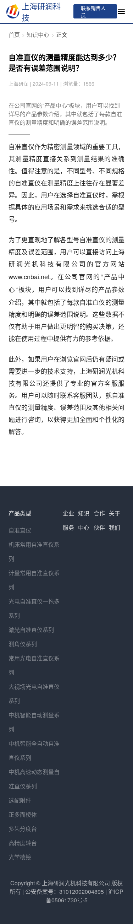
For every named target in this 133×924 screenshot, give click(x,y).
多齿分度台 (23, 829)
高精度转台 (23, 843)
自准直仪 (20, 530)
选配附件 (20, 800)
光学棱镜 (20, 857)
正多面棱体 (23, 814)
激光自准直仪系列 (31, 630)
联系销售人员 (93, 11)
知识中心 (38, 35)
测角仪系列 (23, 644)
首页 (14, 35)
